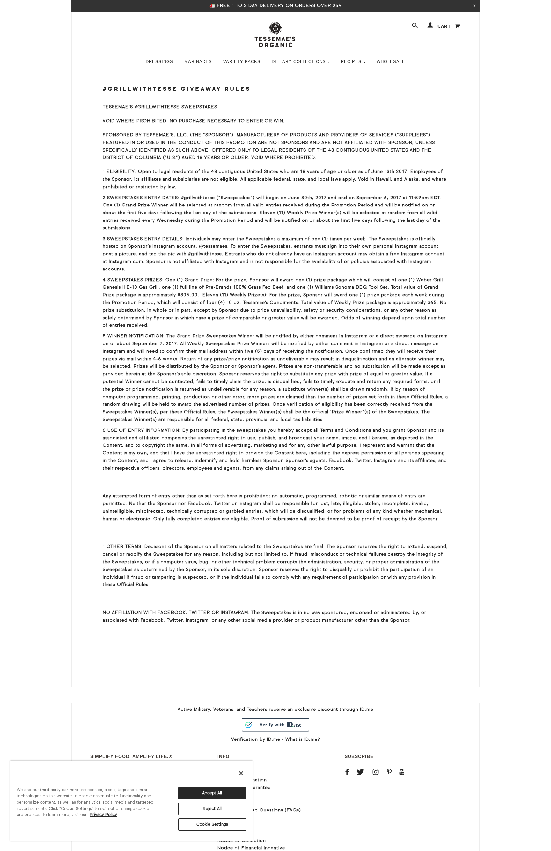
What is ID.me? (302, 739)
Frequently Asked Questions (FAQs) (259, 810)
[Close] (241, 773)
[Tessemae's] (275, 34)
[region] (131, 801)
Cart (449, 26)
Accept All (212, 793)
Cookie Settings (212, 824)
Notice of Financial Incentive (251, 848)
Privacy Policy (103, 815)
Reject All (212, 809)
